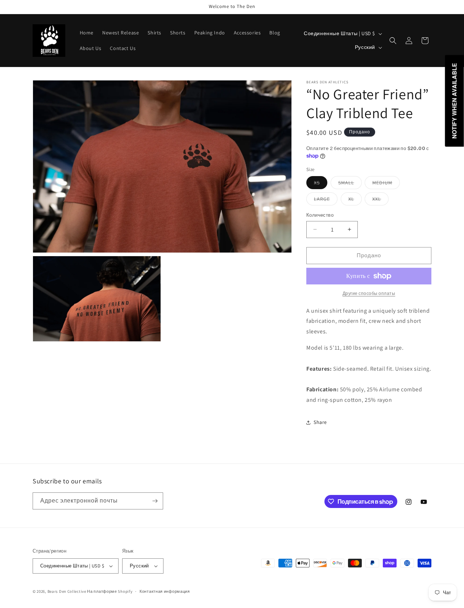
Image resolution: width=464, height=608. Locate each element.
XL (355, 200)
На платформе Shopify (109, 591)
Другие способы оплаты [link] (369, 293)
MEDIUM (386, 184)
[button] (393, 41)
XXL (380, 200)
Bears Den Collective (66, 591)
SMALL (350, 184)
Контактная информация (165, 591)
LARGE (325, 200)
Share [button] (320, 422)
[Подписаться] (155, 500)
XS (320, 184)
